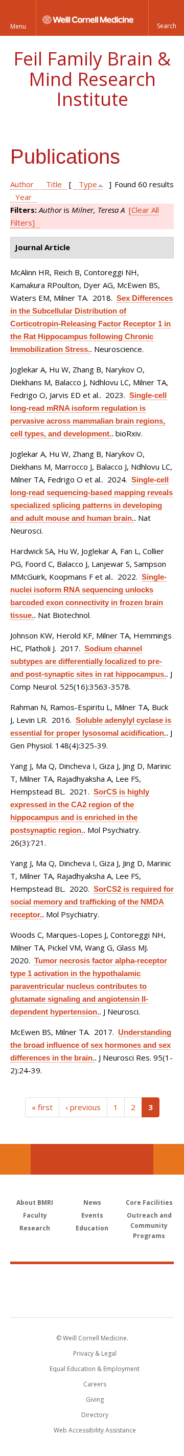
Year (23, 197)
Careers (94, 1384)
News (92, 1202)
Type (88, 184)
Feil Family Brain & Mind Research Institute (92, 79)
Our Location (15, 1159)
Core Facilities (149, 1202)
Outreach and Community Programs (149, 1225)
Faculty (35, 1215)
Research (34, 1228)
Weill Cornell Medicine (92, 1279)
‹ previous (83, 1107)
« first (42, 1107)
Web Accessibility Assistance (95, 1430)
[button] (166, 18)
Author (22, 184)
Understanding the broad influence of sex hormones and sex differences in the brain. (90, 1045)
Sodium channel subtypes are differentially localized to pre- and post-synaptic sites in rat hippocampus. (88, 661)
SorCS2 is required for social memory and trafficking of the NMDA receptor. (92, 902)
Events (92, 1215)
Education (92, 1228)
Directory (94, 1414)
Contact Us (168, 1159)
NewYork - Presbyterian (92, 1301)
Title (54, 184)
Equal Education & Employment (95, 1368)
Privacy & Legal (95, 1353)
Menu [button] (18, 26)
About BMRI (34, 1202)
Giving (95, 1399)
